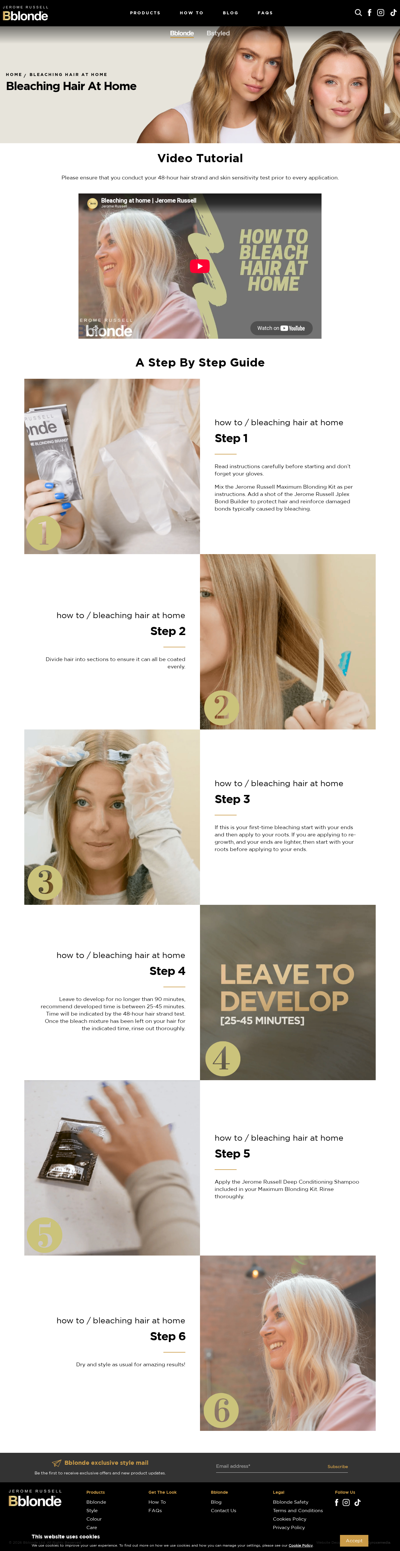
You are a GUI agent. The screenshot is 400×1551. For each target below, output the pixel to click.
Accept (354, 1540)
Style (92, 1510)
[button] (358, 12)
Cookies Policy (289, 1519)
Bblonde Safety (290, 1502)
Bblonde (96, 1502)
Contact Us (223, 1510)
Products (145, 13)
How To (192, 13)
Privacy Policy (289, 1527)
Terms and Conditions (298, 1510)
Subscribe (338, 1467)
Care (91, 1527)
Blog (231, 13)
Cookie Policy (301, 1545)
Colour (94, 1519)
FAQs (265, 13)
